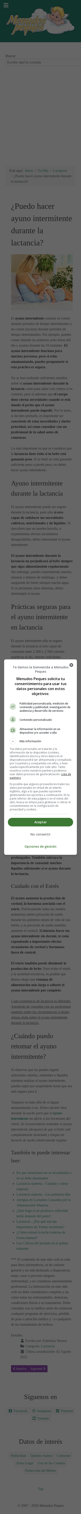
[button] (40, 741)
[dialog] (40, 757)
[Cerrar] (71, 665)
